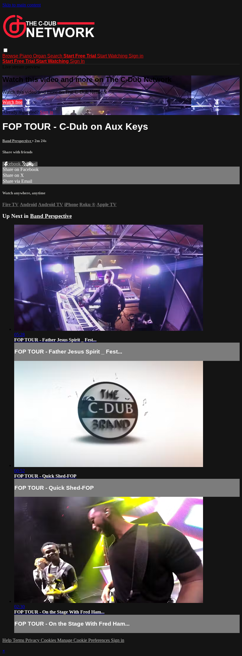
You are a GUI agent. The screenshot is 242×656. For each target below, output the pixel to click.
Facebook (12, 163)
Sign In (77, 61)
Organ (40, 55)
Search (55, 55)
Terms (19, 640)
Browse (10, 55)
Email (32, 163)
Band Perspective (17, 141)
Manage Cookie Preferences (84, 640)
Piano (26, 55)
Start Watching (113, 55)
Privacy (33, 640)
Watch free (12, 102)
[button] (5, 50)
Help (7, 640)
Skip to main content (21, 4)
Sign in (136, 55)
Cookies (49, 640)
